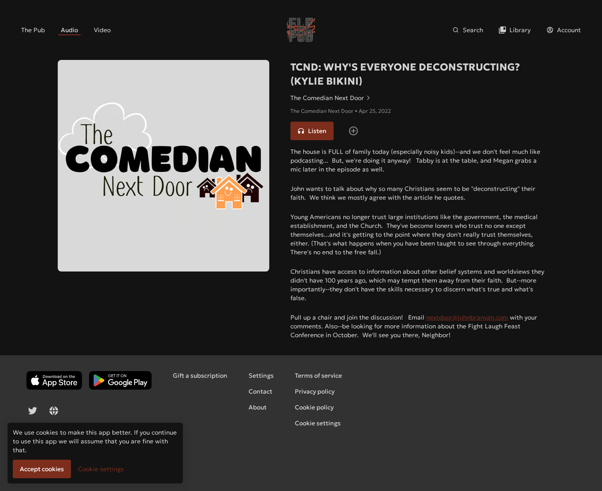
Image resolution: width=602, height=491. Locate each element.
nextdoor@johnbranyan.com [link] (467, 317)
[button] (312, 131)
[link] (33, 30)
